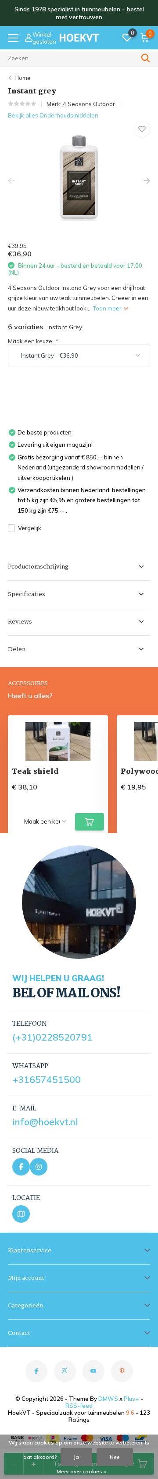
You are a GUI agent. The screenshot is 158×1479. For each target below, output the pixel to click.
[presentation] (11, 181)
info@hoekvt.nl (45, 1121)
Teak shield (35, 772)
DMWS (108, 1398)
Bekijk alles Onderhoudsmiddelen (53, 115)
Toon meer (108, 308)
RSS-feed (79, 1405)
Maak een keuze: (32, 341)
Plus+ (131, 1398)
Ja (76, 1457)
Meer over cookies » (81, 1471)
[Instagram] (38, 1167)
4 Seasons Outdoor (89, 103)
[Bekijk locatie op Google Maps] (21, 1214)
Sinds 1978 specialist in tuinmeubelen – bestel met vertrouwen (79, 13)
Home (22, 77)
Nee (115, 1457)
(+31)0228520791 (52, 1037)
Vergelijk (29, 527)
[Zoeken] (145, 58)
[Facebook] (21, 1167)
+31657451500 (46, 1079)
